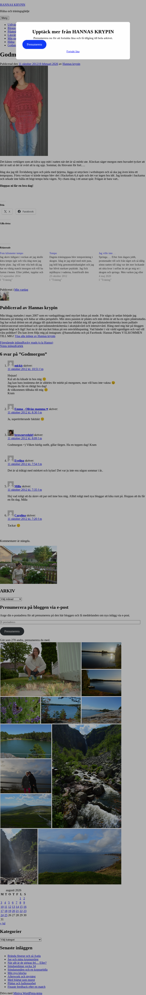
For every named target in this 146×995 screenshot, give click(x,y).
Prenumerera (34, 44)
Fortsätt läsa (73, 51)
